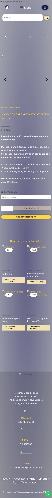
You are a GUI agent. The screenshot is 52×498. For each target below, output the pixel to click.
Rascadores (5, 107)
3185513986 (26, 444)
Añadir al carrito (32, 208)
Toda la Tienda (15, 107)
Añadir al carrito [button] (36, 282)
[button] (25, 7)
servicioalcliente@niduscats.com (26, 467)
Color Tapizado (9, 192)
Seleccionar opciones (10, 280)
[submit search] (47, 18)
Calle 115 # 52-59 (26, 422)
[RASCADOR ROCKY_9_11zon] (26, 79)
